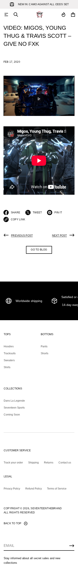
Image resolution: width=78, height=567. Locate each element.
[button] (16, 14)
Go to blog (39, 249)
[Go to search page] (16, 14)
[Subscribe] (71, 545)
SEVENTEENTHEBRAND (46, 508)
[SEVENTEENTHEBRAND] (39, 14)
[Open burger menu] (6, 14)
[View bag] (73, 14)
